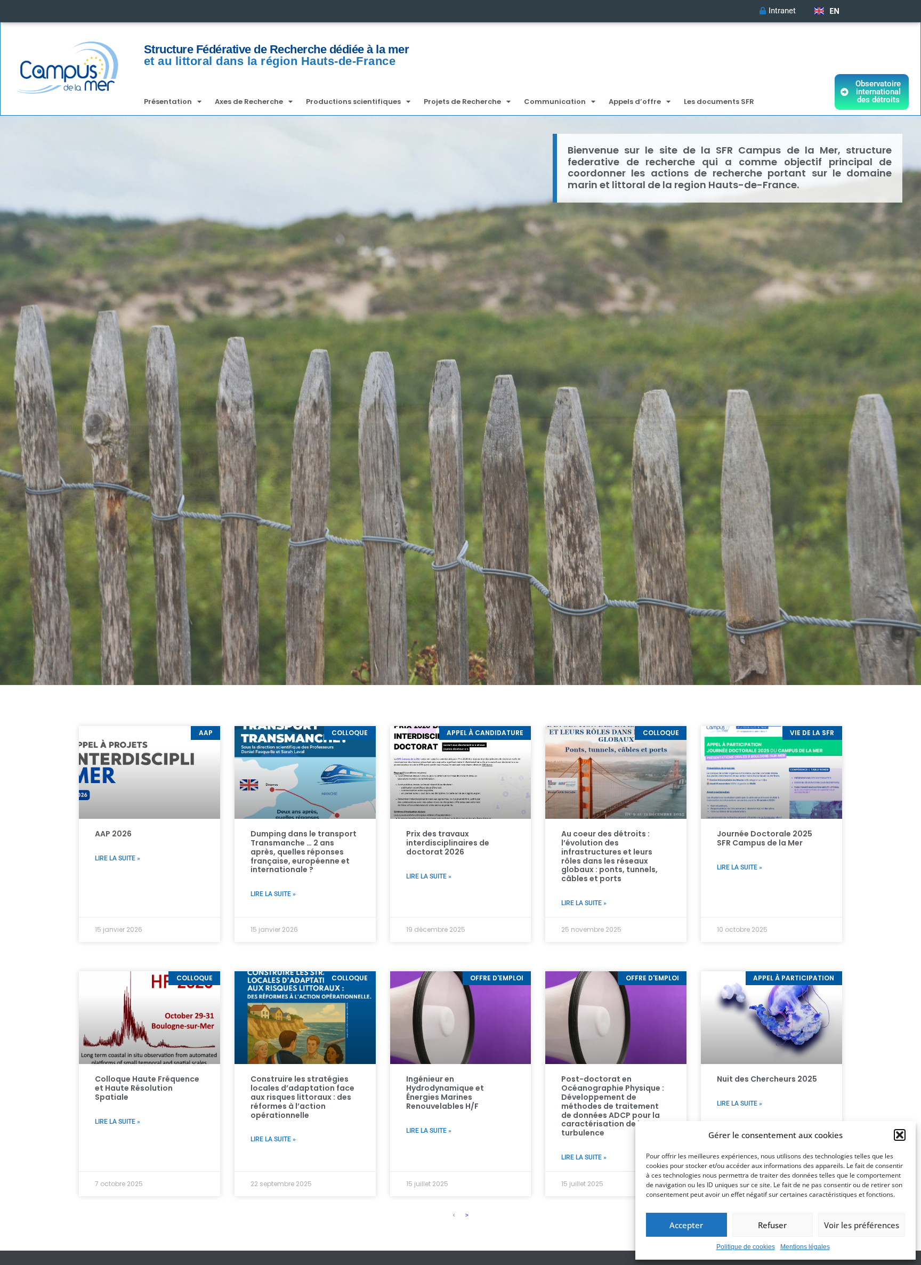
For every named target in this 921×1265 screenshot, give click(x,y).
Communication (555, 101)
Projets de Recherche (462, 101)
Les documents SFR (719, 101)
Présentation (168, 101)
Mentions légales (805, 1247)
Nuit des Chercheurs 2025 (767, 1079)
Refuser (772, 1225)
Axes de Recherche (249, 101)
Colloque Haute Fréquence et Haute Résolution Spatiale (147, 1088)
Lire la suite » (117, 858)
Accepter (686, 1225)
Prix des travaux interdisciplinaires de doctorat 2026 (447, 842)
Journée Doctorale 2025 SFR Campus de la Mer (764, 838)
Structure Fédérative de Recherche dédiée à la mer (276, 49)
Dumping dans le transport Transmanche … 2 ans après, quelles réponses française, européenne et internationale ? (304, 851)
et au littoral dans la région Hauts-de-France (270, 61)
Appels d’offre (635, 101)
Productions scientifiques (353, 101)
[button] (899, 1135)
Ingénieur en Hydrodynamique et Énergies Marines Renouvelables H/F (445, 1092)
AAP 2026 (113, 833)
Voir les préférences (861, 1225)
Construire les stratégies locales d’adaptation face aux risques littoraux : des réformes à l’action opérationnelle (302, 1097)
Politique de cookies (745, 1247)
